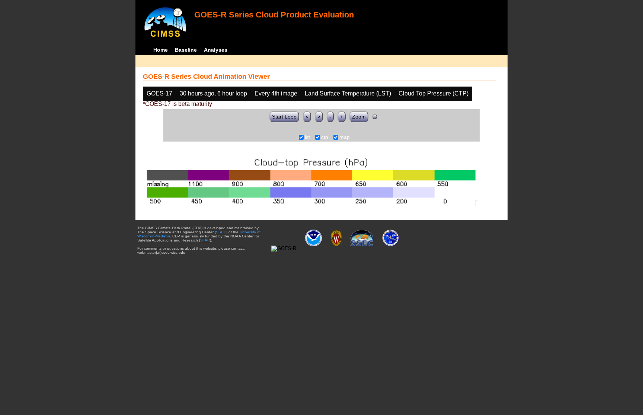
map (344, 137)
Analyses (215, 50)
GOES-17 (159, 93)
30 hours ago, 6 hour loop (213, 93)
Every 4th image (276, 93)
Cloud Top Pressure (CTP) (433, 93)
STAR (205, 240)
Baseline (186, 50)
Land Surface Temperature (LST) (348, 93)
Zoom (359, 117)
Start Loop (284, 117)
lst (307, 137)
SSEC (221, 232)
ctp (324, 137)
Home (160, 50)
